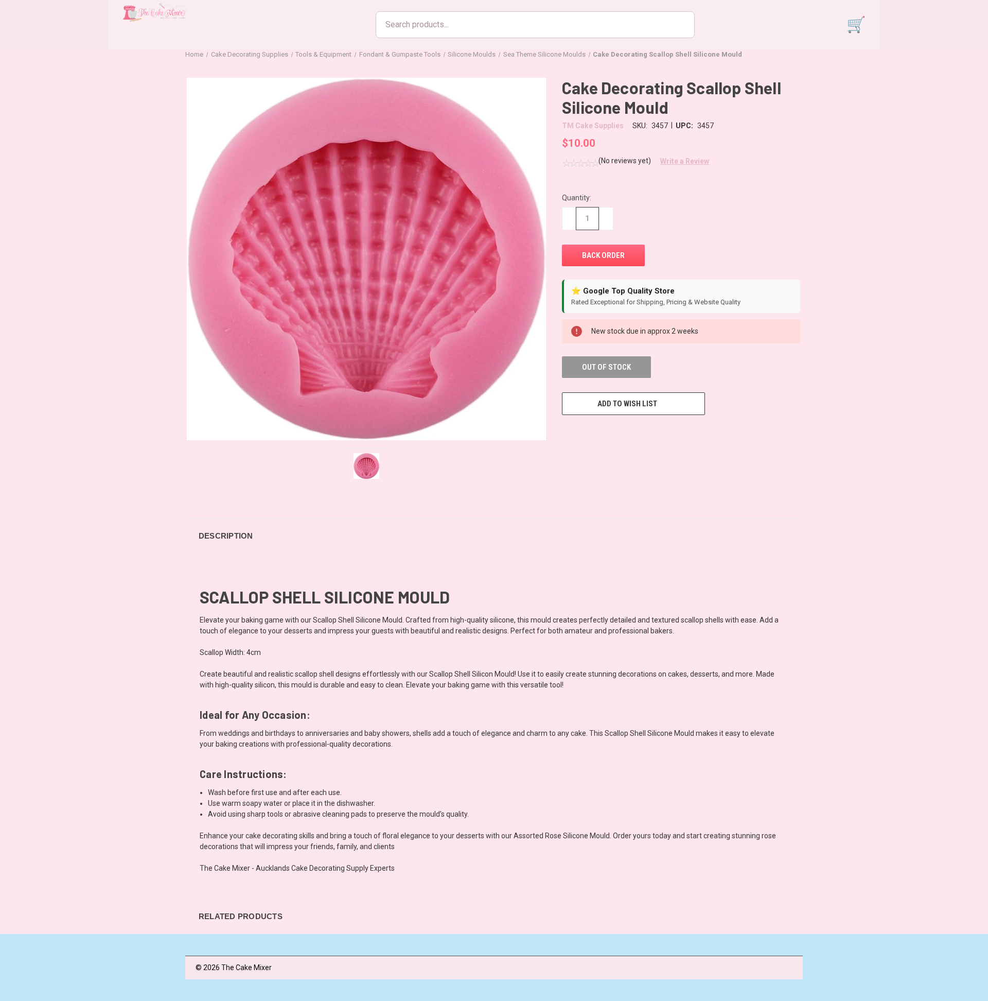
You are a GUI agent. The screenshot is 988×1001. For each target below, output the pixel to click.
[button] (680, 161)
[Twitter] (624, 434)
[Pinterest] (643, 434)
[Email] (586, 434)
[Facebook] (567, 434)
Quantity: (576, 198)
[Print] (605, 434)
